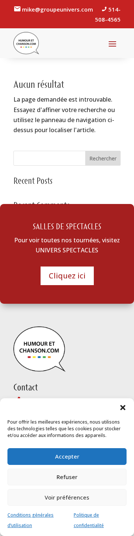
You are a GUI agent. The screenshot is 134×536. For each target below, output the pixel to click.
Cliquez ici (67, 276)
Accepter (67, 456)
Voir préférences (67, 497)
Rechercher (103, 158)
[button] (123, 407)
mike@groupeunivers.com (58, 9)
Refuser (67, 477)
